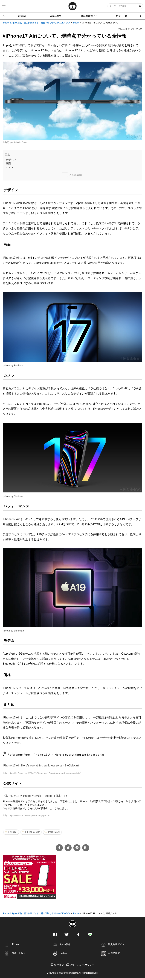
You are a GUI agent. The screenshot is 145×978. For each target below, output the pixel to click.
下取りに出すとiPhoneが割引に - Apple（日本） (33, 795)
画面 (8, 163)
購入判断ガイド (89, 16)
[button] (140, 16)
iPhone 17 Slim (32, 832)
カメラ (9, 167)
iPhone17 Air (54, 832)
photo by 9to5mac (19, 142)
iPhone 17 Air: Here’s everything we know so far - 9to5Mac (39, 765)
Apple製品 (55, 16)
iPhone (22, 16)
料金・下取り (123, 16)
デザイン (11, 159)
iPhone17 (13, 832)
